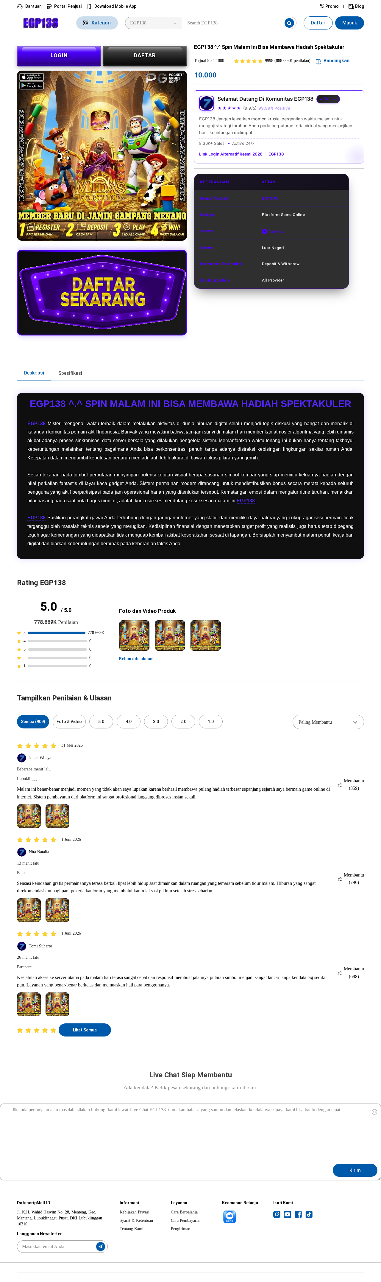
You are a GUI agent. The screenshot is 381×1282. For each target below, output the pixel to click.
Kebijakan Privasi (134, 1212)
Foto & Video (69, 721)
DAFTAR (145, 55)
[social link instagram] (276, 1214)
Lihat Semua (85, 1030)
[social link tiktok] (309, 1214)
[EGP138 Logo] (43, 23)
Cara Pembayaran (185, 1220)
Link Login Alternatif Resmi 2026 (231, 154)
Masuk (349, 23)
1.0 (211, 721)
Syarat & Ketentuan (136, 1220)
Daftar (318, 23)
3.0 (156, 721)
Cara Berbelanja (184, 1212)
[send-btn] (100, 1246)
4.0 (129, 721)
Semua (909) (33, 721)
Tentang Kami (131, 1229)
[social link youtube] (287, 1214)
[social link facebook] (298, 1214)
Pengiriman (180, 1229)
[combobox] (328, 721)
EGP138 (276, 154)
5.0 (101, 721)
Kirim (355, 1170)
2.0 (183, 721)
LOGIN (59, 55)
